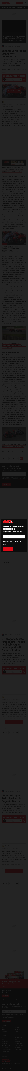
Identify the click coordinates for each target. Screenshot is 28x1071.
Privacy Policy (12, 541)
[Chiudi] (24, 521)
